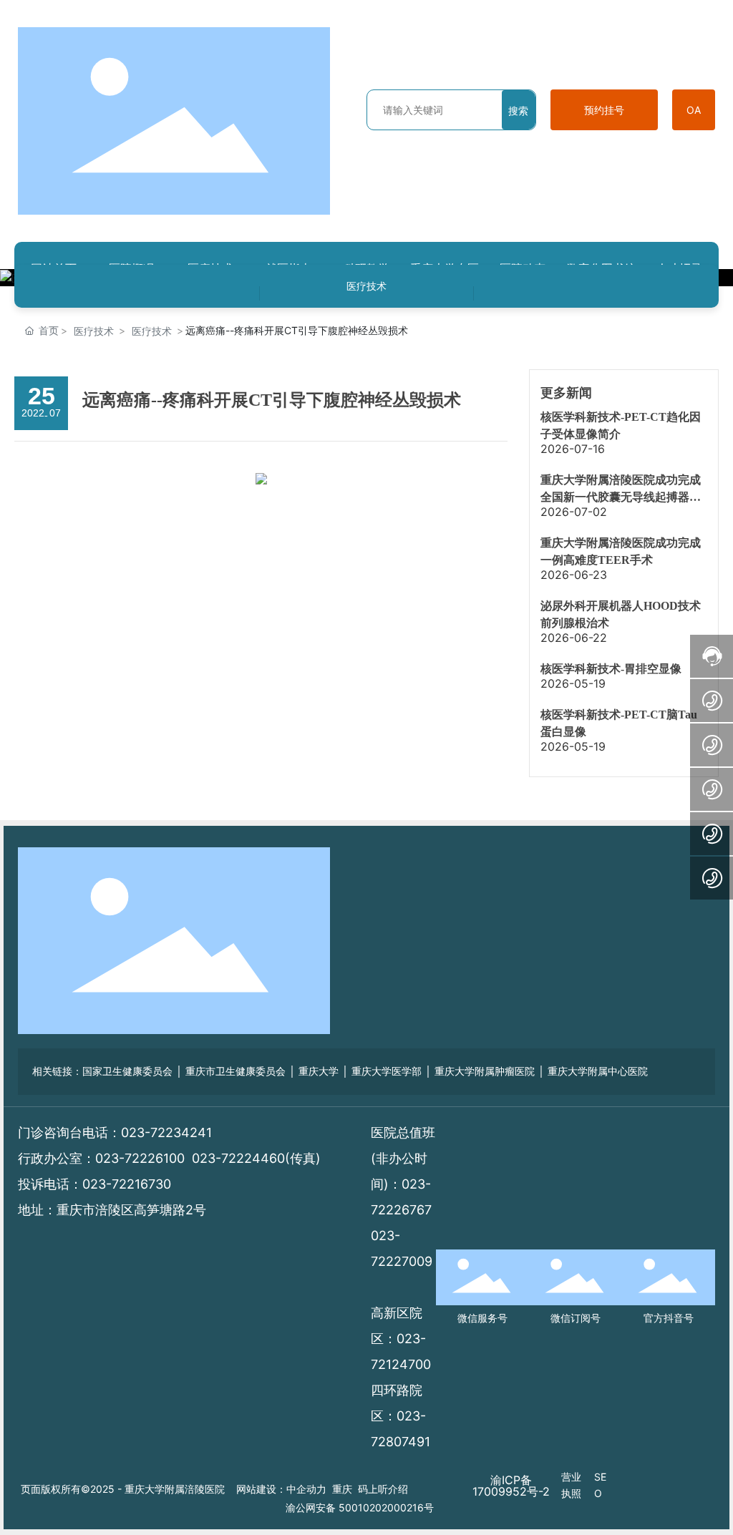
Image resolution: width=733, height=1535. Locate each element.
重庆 (342, 1489)
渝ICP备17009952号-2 (511, 1486)
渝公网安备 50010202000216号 (360, 1507)
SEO (600, 1485)
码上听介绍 (383, 1489)
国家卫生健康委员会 (127, 1071)
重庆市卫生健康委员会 (235, 1071)
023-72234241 (166, 1132)
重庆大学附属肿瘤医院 (485, 1071)
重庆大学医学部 (386, 1071)
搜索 (518, 110)
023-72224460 (238, 1158)
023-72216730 (126, 1184)
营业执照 (571, 1485)
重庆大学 (318, 1071)
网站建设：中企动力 (281, 1489)
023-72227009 (401, 1261)
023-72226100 (140, 1158)
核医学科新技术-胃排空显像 (610, 669)
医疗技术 (366, 286)
